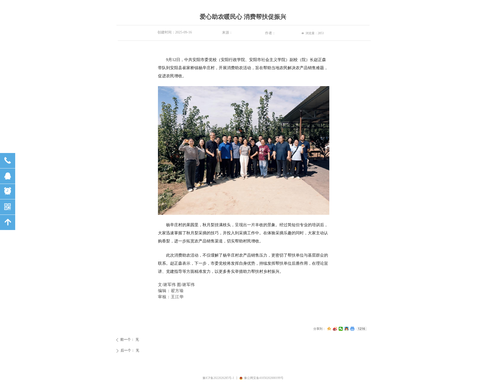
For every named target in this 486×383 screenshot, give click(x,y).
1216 (361, 329)
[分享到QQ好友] (347, 329)
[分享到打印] (352, 329)
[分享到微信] (341, 329)
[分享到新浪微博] (335, 329)
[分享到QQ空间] (329, 329)
